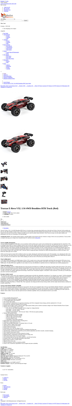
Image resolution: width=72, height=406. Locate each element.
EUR (8, 3)
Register (2, 1)
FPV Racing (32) (58, 85)
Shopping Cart (6, 9)
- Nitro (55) (36, 85)
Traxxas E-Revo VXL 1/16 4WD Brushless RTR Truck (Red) (17, 83)
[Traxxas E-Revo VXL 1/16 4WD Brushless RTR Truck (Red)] (18, 123)
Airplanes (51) (4, 87)
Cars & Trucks (6, 82)
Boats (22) (9, 87)
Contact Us (5, 377)
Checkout (5, 11)
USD (13, 3)
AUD (3, 3)
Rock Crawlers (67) (44, 85)
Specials (5, 389)
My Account (6, 8)
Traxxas (9, 211)
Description (6, 228)
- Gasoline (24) (29, 85)
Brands (5, 385)
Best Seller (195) (4, 85)
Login (7, 1)
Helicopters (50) (65, 85)
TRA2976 (37, 237)
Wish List (5, 397)
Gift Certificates (6, 386)
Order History (6, 396)
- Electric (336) (21, 85)
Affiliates (5, 388)
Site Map (5, 380)
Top (1, 399)
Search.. (26, 20)
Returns (5, 378)
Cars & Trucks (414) (12, 85)
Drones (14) (51, 85)
